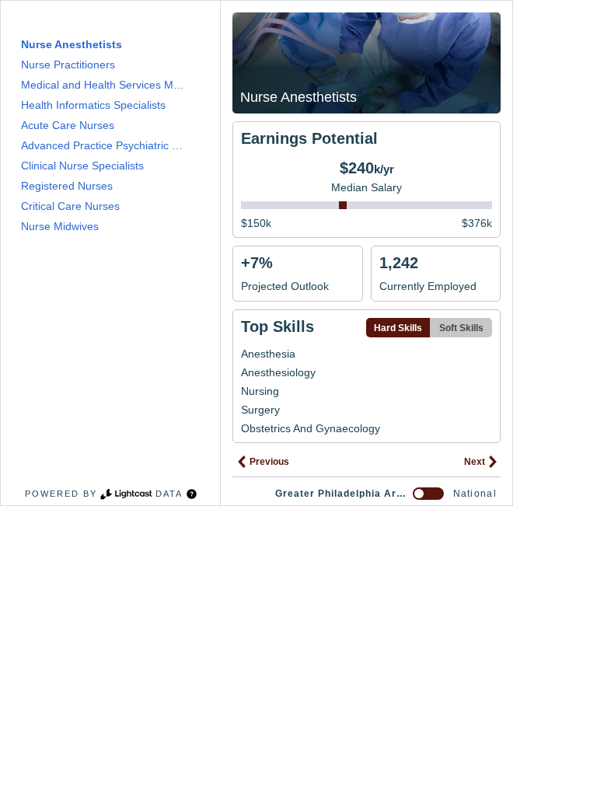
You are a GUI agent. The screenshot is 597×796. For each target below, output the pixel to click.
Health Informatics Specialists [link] (93, 105)
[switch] (428, 494)
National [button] (475, 493)
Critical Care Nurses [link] (70, 206)
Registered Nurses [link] (67, 186)
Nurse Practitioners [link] (68, 64)
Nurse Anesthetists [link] (71, 44)
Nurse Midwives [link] (60, 226)
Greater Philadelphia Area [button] (341, 493)
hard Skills (398, 328)
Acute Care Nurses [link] (67, 125)
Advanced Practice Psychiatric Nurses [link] (104, 145)
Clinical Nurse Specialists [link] (82, 165)
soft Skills (461, 328)
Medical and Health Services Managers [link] (104, 85)
